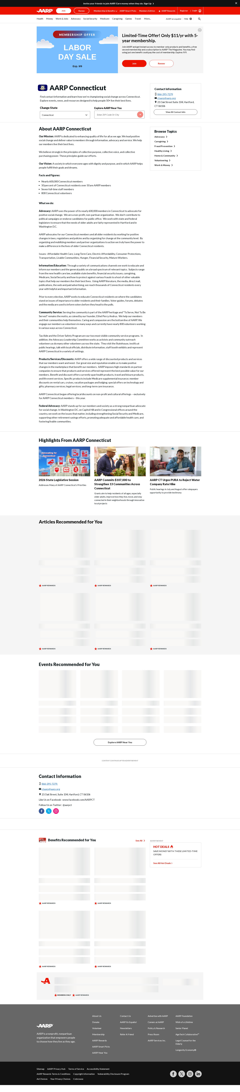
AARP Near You (99, 1052)
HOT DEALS (161, 846)
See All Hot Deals (162, 863)
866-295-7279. (50, 783)
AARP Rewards (168, 11)
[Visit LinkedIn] (198, 1074)
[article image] (64, 475)
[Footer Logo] (56, 1026)
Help (186, 19)
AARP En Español (128, 1022)
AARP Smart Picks (128, 11)
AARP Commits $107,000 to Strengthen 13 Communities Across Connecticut (117, 484)
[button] (199, 19)
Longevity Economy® (186, 1050)
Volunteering (161, 160)
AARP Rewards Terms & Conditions (53, 1074)
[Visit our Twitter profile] (49, 811)
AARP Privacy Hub (56, 1068)
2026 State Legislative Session (58, 480)
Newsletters (126, 1028)
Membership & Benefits (104, 11)
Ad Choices (42, 1079)
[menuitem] (40, 20)
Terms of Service (76, 1068)
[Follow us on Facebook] (41, 811)
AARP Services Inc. (157, 1040)
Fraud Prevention (163, 146)
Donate (95, 1022)
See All (139, 840)
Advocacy (159, 136)
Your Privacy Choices (60, 1079)
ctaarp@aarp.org (166, 98)
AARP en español (173, 19)
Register (184, 10)
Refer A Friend (127, 1034)
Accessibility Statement (98, 1068)
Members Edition (147, 11)
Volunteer (97, 1028)
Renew (161, 63)
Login (194, 10)
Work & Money (162, 165)
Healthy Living (161, 151)
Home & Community (164, 155)
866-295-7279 (165, 94)
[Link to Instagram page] (56, 811)
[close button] (200, 30)
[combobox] (119, 114)
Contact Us (125, 1016)
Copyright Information (84, 1074)
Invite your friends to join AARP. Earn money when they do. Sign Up (117, 3)
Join (134, 63)
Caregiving (160, 141)
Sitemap (40, 1068)
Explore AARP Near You (108, 108)
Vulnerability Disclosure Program (113, 1074)
